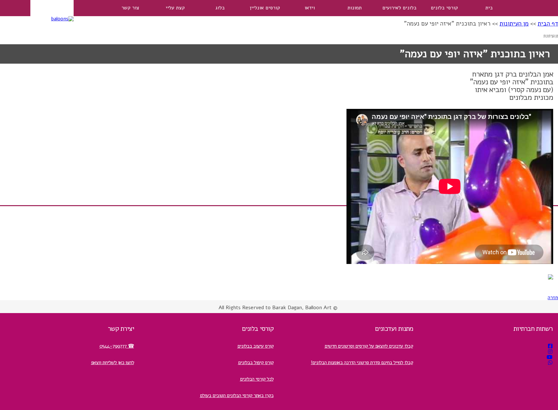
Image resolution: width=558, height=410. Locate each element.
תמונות (354, 7)
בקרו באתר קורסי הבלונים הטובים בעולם (237, 395)
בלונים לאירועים (399, 7)
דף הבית (548, 23)
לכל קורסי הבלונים (257, 379)
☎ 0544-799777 (116, 346)
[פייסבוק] (550, 346)
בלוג (220, 7)
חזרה (553, 297)
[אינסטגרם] (550, 351)
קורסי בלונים (444, 7)
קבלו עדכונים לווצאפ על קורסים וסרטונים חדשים (369, 346)
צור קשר (130, 7)
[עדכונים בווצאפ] (550, 362)
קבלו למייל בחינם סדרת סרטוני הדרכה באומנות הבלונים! (362, 362)
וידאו (310, 7)
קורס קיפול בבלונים (256, 362)
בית (489, 7)
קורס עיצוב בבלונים (255, 346)
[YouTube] (550, 357)
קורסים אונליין (265, 7)
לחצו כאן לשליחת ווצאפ (112, 362)
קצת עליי (175, 7)
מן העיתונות (514, 23)
